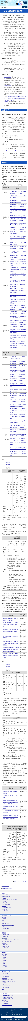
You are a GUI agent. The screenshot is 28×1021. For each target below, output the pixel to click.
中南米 (4, 960)
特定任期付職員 (7, 85)
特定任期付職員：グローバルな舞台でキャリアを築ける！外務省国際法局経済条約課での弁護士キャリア (15, 98)
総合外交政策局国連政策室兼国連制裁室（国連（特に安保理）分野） (10, 624)
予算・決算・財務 (6, 904)
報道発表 (4, 918)
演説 (3, 922)
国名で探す (4, 966)
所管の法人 (4, 902)
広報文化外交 (5, 944)
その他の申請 (5, 1001)
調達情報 (4, 1000)
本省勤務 (8, 462)
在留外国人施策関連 (6, 986)
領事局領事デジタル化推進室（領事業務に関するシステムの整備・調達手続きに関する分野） (10, 817)
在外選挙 (4, 982)
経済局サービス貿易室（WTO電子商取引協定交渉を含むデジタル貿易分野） (11, 655)
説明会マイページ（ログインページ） (15, 150)
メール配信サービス (6, 1003)
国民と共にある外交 (6, 946)
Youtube (23, 4)
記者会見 (4, 917)
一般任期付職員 (7, 77)
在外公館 (4, 898)
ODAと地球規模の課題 (7, 941)
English (21, 1)
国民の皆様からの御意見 (7, 1005)
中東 (4, 963)
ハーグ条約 (4, 978)
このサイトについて (6, 910)
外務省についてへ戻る (7, 888)
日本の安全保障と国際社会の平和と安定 (10, 939)
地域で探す (4, 954)
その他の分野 (5, 947)
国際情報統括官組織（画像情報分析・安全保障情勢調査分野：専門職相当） (18, 337)
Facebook (19, 4)
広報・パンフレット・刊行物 (8, 925)
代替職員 (6, 101)
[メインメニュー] (25, 2)
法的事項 (2, 1009)
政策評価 (4, 906)
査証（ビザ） (5, 984)
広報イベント (5, 926)
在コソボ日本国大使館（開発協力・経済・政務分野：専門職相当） (17, 416)
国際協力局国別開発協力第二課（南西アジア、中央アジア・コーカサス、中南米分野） (10, 802)
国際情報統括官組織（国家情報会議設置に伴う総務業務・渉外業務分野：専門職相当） (18, 331)
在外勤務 (8, 464)
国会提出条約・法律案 (6, 907)
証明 (3, 989)
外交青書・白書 (5, 934)
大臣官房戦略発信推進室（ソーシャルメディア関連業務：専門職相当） (18, 210)
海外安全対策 (5, 973)
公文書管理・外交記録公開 (7, 998)
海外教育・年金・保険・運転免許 (9, 981)
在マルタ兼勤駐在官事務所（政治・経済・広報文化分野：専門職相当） (18, 410)
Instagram (21, 4)
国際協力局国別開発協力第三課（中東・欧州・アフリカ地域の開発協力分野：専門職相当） (18, 307)
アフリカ (5, 965)
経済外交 (4, 943)
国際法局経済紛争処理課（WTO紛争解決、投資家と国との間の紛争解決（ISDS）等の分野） (11, 649)
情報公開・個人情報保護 (7, 997)
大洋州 (4, 957)
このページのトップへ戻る (20, 881)
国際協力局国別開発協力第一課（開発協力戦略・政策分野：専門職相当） (18, 301)
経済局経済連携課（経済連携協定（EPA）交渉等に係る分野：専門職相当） (18, 269)
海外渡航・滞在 (6, 971)
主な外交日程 (5, 936)
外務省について (6, 893)
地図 (13, 1017)
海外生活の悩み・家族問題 (7, 979)
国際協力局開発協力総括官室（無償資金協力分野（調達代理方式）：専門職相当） (18, 290)
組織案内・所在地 (6, 896)
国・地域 (4, 952)
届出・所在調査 (5, 976)
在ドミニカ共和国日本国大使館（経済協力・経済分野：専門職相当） (18, 385)
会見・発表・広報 (6, 915)
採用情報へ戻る (5, 886)
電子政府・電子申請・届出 (7, 995)
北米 (4, 958)
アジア (4, 955)
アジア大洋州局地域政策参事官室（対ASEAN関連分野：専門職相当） (18, 238)
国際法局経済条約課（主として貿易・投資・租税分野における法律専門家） (10, 643)
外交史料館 (4, 909)
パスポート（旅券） (6, 974)
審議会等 (4, 901)
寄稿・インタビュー (6, 923)
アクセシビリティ (9, 1009)
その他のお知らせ (6, 928)
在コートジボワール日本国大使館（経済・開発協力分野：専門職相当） (18, 453)
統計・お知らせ (5, 987)
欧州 (4, 962)
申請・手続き (5, 993)
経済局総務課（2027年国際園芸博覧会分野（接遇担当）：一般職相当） (18, 275)
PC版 (18, 2)
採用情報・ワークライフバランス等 (9, 899)
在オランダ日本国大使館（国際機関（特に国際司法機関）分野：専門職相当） (18, 395)
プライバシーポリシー (19, 1009)
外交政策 (4, 933)
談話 (3, 920)
